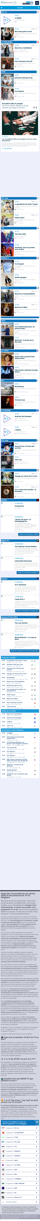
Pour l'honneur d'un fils (23, 61)
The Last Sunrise (21, 623)
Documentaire (20, 531)
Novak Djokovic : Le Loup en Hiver (25, 638)
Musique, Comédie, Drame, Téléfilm (25, 607)
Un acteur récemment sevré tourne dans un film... (25, 402)
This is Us (18, 460)
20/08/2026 (19, 544)
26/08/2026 (19, 620)
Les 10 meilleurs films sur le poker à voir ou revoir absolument (19, 140)
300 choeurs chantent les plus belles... (26, 371)
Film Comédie (19, 36)
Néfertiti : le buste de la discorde (24, 341)
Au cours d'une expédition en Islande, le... (26, 478)
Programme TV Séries (21, 1207)
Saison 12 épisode (20, 236)
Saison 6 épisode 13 (20, 462)
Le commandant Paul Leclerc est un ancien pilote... (25, 64)
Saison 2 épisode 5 (20, 418)
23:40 (17, 245)
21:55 (17, 88)
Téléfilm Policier (20, 66)
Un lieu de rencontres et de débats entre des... (25, 280)
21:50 (17, 29)
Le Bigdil (18, 18)
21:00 (17, 45)
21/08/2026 (19, 582)
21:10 (17, 231)
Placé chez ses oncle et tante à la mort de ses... (26, 450)
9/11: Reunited (20, 585)
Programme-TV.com (28, 1215)
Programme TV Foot (10, 1209)
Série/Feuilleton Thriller (22, 51)
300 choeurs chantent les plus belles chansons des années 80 (17, 760)
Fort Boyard (19, 91)
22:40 (17, 304)
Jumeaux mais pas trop (23, 78)
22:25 (17, 337)
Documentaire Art (20, 347)
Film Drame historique (22, 391)
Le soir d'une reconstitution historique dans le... (26, 310)
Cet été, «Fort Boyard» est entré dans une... (25, 94)
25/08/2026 (19, 503)
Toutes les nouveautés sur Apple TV (28, 572)
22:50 (17, 427)
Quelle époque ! (21, 277)
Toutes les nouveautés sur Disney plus (27, 610)
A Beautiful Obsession (23, 561)
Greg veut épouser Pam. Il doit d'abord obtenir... (26, 34)
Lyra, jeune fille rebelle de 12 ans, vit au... (25, 494)
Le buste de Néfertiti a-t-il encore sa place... (25, 344)
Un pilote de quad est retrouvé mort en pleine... (26, 296)
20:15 (17, 443)
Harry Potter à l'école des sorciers (24, 447)
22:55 (17, 397)
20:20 (17, 15)
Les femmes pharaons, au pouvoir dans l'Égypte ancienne (17, 743)
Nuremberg (19, 386)
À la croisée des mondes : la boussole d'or (16, 690)
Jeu (17, 21)
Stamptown (19, 506)
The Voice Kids (20, 234)
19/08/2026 (19, 558)
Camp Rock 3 (20, 599)
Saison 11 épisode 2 (20, 50)
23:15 (17, 457)
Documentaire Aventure (22, 333)
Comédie (18, 508)
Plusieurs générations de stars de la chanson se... (25, 374)
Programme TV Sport (8, 1207)
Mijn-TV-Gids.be (16, 1217)
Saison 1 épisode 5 (20, 432)
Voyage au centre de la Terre (26, 476)
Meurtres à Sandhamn (23, 48)
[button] (36, 108)
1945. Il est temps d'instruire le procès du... (26, 389)
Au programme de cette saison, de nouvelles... (25, 266)
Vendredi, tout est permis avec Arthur (25, 248)
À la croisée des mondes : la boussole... (25, 490)
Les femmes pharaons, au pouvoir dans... (25, 327)
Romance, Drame (20, 631)
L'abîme (18, 430)
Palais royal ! (20, 217)
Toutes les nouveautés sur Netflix (28, 534)
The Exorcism (20, 400)
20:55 (17, 324)
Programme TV (12, 1128)
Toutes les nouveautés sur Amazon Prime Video (24, 650)
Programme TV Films (18, 1212)
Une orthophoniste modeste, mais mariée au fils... (24, 220)
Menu (37, 3)
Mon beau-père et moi (23, 31)
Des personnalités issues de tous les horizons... (25, 252)
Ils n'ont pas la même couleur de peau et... (26, 80)
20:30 (17, 354)
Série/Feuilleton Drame (22, 420)
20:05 (17, 75)
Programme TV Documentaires (18, 1210)
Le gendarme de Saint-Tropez (26, 204)
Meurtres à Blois (21, 307)
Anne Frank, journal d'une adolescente (25, 357)
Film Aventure (19, 481)
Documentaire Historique (22, 363)
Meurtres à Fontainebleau (25, 294)
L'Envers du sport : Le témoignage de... (23, 520)
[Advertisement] (20, 175)
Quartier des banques (23, 416)
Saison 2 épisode (20, 20)
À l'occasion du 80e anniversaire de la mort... (26, 361)
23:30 (17, 274)
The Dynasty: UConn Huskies (26, 546)
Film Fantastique (20, 453)
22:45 (17, 58)
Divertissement (20, 96)
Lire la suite (7, 148)
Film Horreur (19, 405)
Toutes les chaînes (11, 1202)
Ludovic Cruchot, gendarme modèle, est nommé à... (26, 206)
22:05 (17, 215)
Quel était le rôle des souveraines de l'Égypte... (25, 331)
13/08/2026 (19, 596)
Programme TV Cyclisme (24, 1209)
